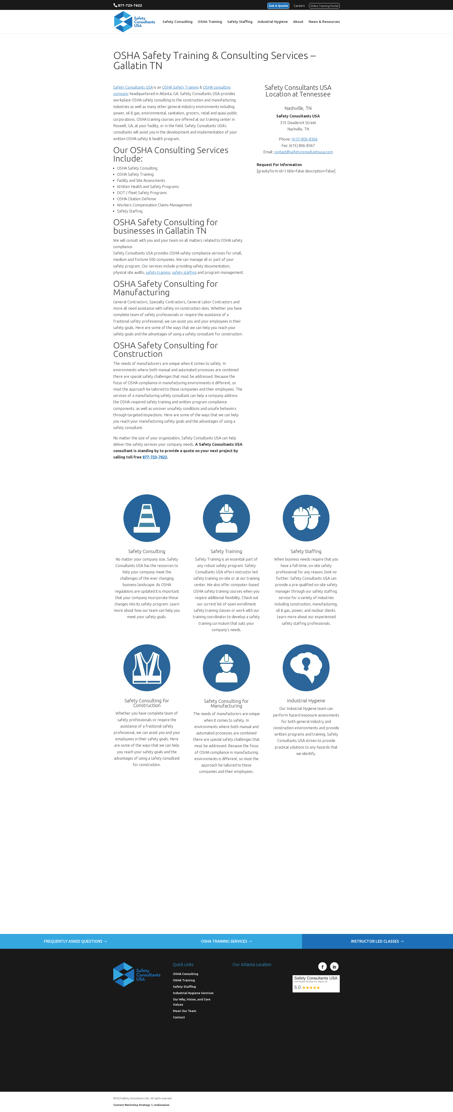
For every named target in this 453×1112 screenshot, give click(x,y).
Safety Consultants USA (133, 87)
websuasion (161, 1105)
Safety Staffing (239, 22)
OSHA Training (210, 22)
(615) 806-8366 (305, 139)
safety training (158, 272)
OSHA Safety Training (180, 87)
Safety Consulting (178, 22)
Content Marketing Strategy (131, 1105)
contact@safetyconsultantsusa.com (303, 152)
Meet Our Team (184, 1010)
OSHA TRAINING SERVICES (224, 941)
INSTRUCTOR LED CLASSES (375, 941)
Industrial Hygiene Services (193, 993)
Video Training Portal (324, 5)
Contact (179, 1017)
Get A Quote (278, 5)
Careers (299, 5)
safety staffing (184, 272)
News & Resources (324, 22)
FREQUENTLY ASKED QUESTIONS (73, 941)
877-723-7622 (130, 5)
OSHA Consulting (185, 973)
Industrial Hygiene (273, 22)
